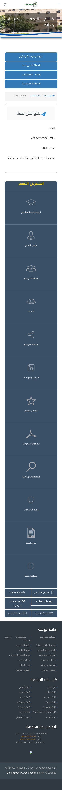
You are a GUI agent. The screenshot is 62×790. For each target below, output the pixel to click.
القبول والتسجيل (48, 637)
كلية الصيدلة (24, 707)
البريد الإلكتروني (23, 717)
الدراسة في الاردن (48, 665)
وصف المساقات (31, 75)
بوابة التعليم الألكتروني (19, 655)
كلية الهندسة (49, 707)
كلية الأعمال (24, 688)
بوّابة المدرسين (23, 645)
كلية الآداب (35, 96)
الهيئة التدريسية (31, 65)
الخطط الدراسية (31, 84)
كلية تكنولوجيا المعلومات (44, 712)
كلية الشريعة (50, 697)
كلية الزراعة (25, 697)
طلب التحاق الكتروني (46, 650)
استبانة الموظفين (47, 655)
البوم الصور (51, 717)
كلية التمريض (23, 702)
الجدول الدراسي (49, 670)
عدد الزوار (31, 749)
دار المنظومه (24, 660)
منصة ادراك (24, 712)
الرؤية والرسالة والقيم (31, 56)
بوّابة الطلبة (24, 650)
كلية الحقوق (24, 692)
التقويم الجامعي (23, 670)
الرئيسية (48, 96)
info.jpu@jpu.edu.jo (25, 743)
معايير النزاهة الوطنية (46, 645)
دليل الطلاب (24, 665)
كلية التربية (51, 702)
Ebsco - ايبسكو (48, 660)
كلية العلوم (51, 692)
